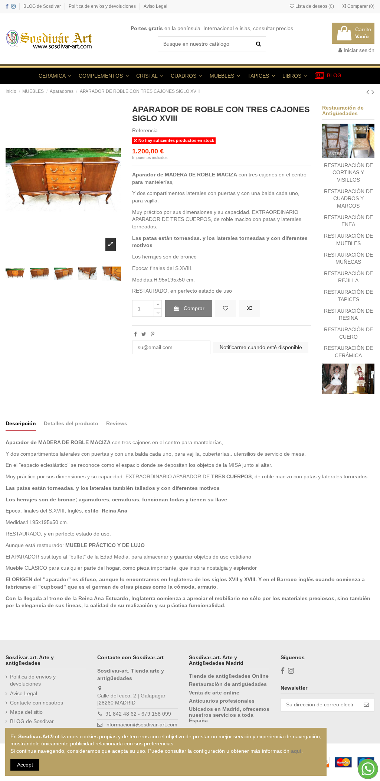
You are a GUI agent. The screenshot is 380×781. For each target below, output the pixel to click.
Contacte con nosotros (36, 703)
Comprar (194, 308)
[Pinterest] (152, 334)
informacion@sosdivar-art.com (141, 725)
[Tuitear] (143, 334)
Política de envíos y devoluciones (103, 6)
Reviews (116, 423)
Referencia (145, 130)
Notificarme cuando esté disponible (261, 347)
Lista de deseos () (314, 6)
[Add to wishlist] (225, 308)
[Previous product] (368, 92)
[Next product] (372, 92)
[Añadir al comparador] (249, 308)
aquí (296, 751)
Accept (25, 765)
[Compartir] (135, 334)
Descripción (21, 423)
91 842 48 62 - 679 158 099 (138, 714)
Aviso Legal (155, 6)
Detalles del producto (71, 423)
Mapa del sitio (26, 712)
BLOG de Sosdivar (42, 6)
